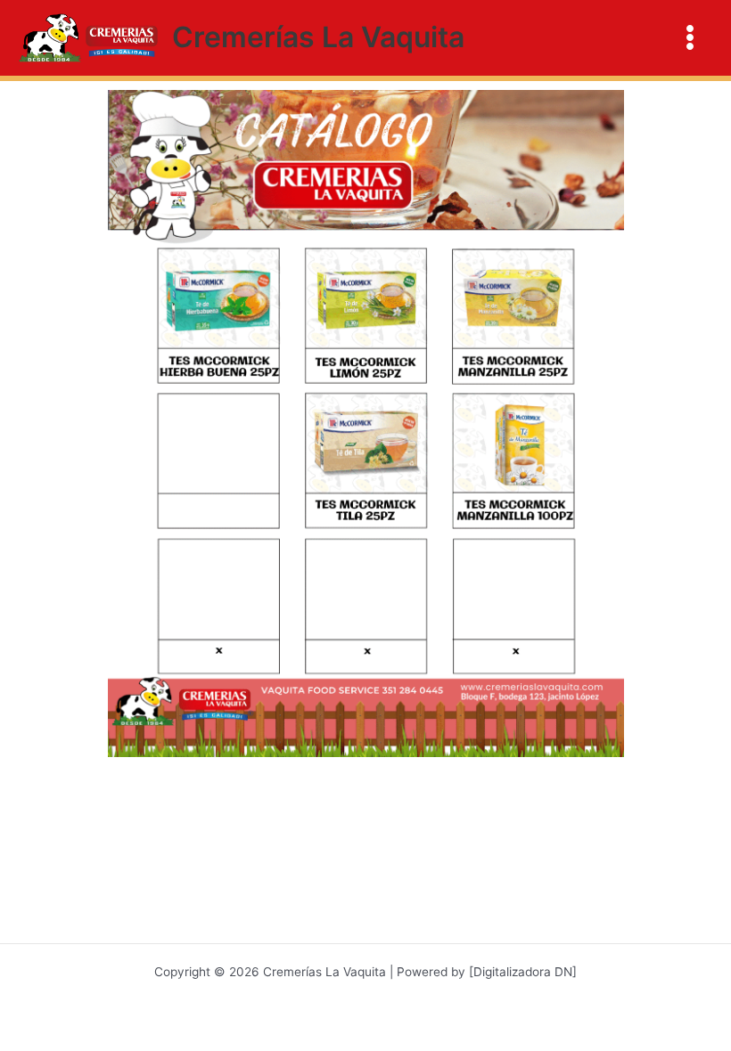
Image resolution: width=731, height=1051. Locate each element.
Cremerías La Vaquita (318, 37)
